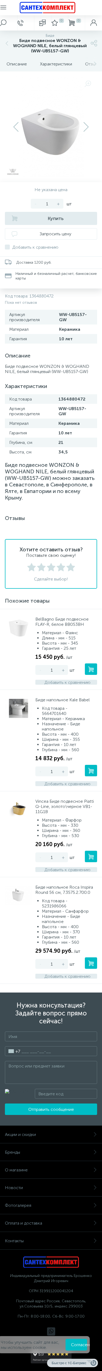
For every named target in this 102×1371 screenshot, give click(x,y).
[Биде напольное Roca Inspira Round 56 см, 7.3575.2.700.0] (18, 895)
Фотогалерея (18, 1205)
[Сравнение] (42, 23)
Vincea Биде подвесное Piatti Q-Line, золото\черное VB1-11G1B (64, 806)
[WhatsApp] (51, 1331)
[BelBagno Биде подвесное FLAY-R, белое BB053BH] (18, 627)
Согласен (79, 1344)
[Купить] (91, 669)
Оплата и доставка (23, 1223)
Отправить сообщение (51, 1109)
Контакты (14, 1240)
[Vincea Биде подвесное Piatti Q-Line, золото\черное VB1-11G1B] (18, 809)
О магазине (16, 1169)
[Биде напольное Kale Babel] (18, 708)
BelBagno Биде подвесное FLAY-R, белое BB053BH (62, 622)
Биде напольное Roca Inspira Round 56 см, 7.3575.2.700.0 (64, 890)
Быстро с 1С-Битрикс (69, 1362)
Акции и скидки (20, 1134)
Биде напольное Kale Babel (62, 699)
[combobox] (12, 1051)
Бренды (12, 1152)
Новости (14, 1187)
